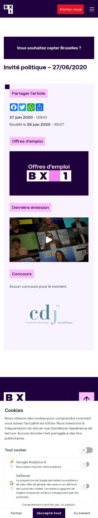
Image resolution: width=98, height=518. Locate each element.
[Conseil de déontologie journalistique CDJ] (49, 314)
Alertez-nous (70, 9)
